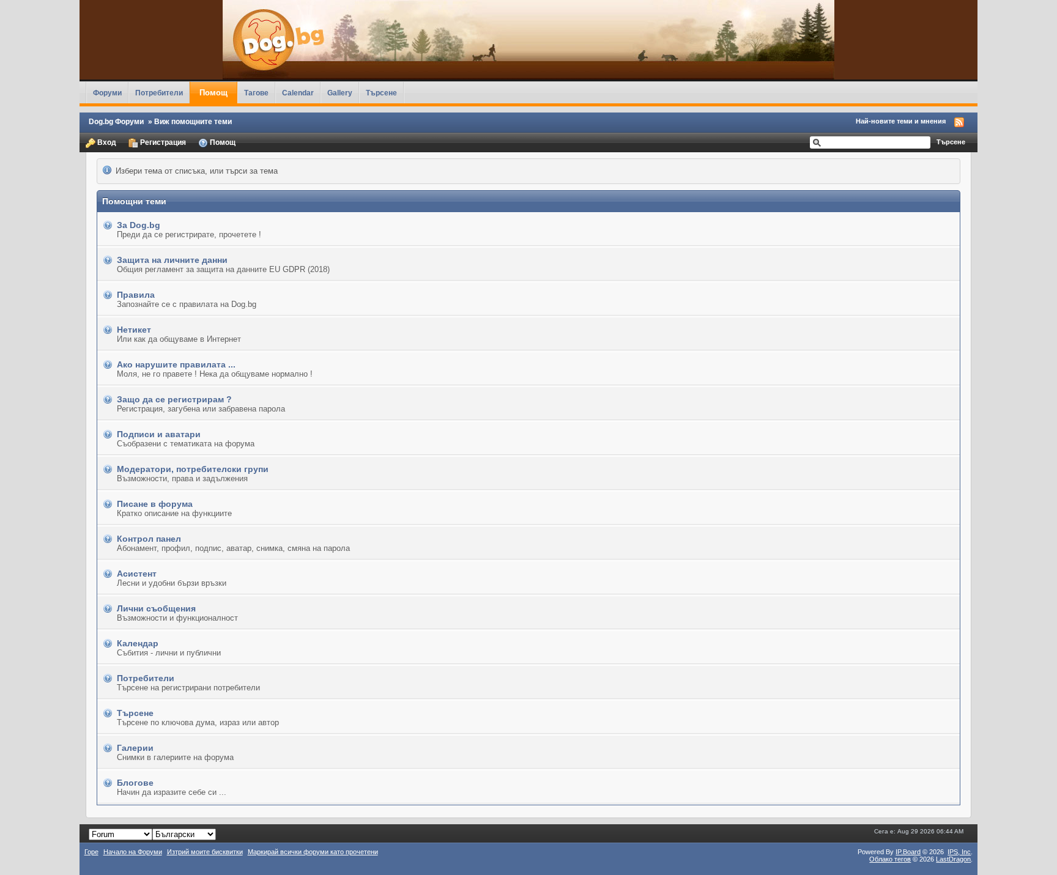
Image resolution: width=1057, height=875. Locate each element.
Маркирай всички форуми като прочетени (313, 851)
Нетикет (134, 329)
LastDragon (953, 859)
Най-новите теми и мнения (901, 121)
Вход (105, 142)
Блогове (135, 783)
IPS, (959, 851)
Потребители (159, 93)
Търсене (381, 93)
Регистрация (162, 142)
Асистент (137, 573)
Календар (137, 643)
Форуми (107, 93)
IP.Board (908, 851)
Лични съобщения (156, 608)
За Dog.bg (138, 225)
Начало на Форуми (132, 851)
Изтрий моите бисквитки (205, 851)
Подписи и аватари (159, 434)
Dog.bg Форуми (116, 121)
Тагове (256, 93)
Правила (136, 295)
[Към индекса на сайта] (529, 39)
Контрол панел (149, 539)
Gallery (339, 93)
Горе (91, 851)
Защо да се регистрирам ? (174, 399)
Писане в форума (155, 504)
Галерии (135, 748)
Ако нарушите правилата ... (176, 364)
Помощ (213, 92)
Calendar (298, 93)
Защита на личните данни (172, 260)
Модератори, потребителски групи (193, 469)
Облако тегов (890, 859)
